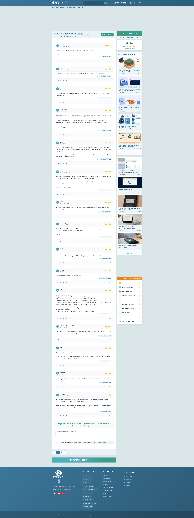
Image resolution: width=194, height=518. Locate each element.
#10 (110, 282)
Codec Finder (88, 476)
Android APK (107, 475)
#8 (110, 241)
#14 (110, 386)
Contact (128, 485)
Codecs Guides (108, 496)
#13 (110, 365)
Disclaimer (128, 482)
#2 (110, 80)
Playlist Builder (88, 493)
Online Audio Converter (90, 503)
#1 (110, 60)
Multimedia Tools (108, 487)
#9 (110, 262)
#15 (110, 415)
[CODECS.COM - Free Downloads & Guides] (58, 477)
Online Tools (89, 471)
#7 (110, 215)
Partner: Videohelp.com (87, 515)
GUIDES (132, 3)
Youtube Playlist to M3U (91, 489)
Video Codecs (107, 481)
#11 (110, 318)
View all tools (88, 506)
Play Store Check (89, 499)
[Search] (105, 3)
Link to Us (61, 493)
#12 (110, 339)
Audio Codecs (107, 478)
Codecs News (107, 493)
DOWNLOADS (114, 3)
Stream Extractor (89, 486)
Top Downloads (108, 490)
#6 (110, 194)
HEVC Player (88, 479)
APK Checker (88, 496)
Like (75, 60)
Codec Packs (107, 484)
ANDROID (124, 3)
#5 (110, 163)
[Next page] (64, 452)
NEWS (139, 3)
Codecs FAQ (129, 476)
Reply (59, 60)
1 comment (67, 60)
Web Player (87, 482)
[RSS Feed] (54, 493)
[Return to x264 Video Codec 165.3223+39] (55, 33)
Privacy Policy (129, 479)
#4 (110, 134)
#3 (110, 102)
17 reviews (132, 48)
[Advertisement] (97, 19)
